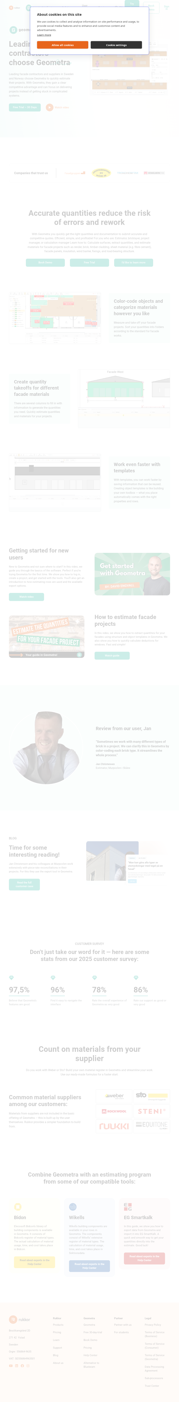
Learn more (44, 35)
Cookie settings (116, 45)
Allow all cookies (63, 45)
